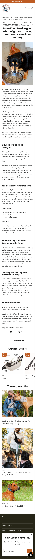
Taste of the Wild (13, 255)
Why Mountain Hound (11, 531)
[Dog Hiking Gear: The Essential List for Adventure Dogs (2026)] (17, 403)
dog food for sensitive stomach (19, 25)
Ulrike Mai (11, 328)
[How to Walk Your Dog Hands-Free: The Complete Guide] (17, 448)
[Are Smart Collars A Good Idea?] (17, 490)
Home (3, 17)
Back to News (19, 341)
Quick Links (7, 516)
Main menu (6, 521)
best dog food (7, 22)
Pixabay (20, 328)
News (7, 17)
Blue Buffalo (23, 255)
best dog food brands (21, 22)
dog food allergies (18, 24)
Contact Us (7, 526)
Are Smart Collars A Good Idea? (13, 506)
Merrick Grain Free (8, 257)
